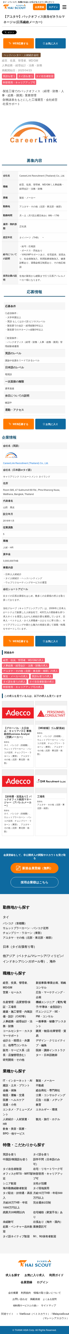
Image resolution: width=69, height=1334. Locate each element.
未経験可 (8, 1222)
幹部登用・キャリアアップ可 (48, 1176)
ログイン (53, 7)
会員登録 (39, 7)
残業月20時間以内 (14, 1212)
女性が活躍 (40, 1183)
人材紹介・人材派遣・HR (16, 1121)
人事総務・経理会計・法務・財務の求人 (25, 665)
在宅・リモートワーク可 (48, 1169)
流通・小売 (9, 1104)
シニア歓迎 (9, 1183)
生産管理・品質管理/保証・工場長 (16, 1004)
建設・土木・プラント (16, 1085)
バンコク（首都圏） (15, 923)
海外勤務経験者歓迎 (15, 1188)
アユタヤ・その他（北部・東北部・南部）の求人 (30, 671)
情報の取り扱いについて (47, 1292)
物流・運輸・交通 (13, 1095)
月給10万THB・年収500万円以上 (47, 1195)
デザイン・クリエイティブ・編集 (50, 1042)
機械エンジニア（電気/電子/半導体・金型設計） (51, 1004)
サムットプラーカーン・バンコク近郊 (25, 928)
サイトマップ (48, 1305)
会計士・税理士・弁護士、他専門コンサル (16, 1042)
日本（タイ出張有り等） (20, 946)
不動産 (40, 1085)
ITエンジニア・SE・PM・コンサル (48, 1013)
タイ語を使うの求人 (14, 681)
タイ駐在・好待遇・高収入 (17, 1195)
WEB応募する (20, 43)
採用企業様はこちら (34, 882)
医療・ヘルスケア (13, 1100)
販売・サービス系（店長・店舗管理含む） (16, 1052)
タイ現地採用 (41, 1188)
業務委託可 (40, 1226)
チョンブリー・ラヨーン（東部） (23, 933)
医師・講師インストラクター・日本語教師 (50, 1052)
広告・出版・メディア (49, 1100)
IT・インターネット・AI (17, 1080)
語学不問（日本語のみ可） (46, 1161)
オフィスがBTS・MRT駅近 (18, 1176)
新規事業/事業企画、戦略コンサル (51, 985)
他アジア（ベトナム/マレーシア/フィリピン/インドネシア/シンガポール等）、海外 (33, 958)
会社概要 (13, 1292)
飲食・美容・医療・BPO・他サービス (15, 1131)
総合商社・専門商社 (48, 1090)
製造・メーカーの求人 (15, 676)
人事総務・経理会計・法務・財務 (17, 1023)
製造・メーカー (45, 1080)
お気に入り (52, 43)
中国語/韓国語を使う (15, 1159)
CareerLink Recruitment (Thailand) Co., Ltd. (25, 463)
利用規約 (26, 1292)
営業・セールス (12, 992)
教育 (38, 1104)
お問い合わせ (19, 1299)
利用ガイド (56, 1275)
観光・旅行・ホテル (48, 1119)
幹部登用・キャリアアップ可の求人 (23, 687)
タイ (6, 917)
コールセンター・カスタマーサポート (17, 1033)
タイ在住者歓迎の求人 (41, 681)
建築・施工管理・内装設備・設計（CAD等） (17, 1013)
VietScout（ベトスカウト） (34, 1313)
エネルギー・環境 (46, 1109)
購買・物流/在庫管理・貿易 (51, 1033)
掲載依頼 (35, 1299)
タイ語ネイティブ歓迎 (16, 1236)
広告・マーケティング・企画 (50, 994)
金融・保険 (9, 1090)
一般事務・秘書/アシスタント (51, 1023)
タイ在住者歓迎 (12, 1169)
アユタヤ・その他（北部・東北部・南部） (28, 937)
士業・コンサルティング (50, 1095)
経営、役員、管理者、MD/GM (16, 985)
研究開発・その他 (13, 1059)
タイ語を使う (41, 1154)
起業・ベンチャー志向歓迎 (17, 1228)
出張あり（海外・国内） (48, 1222)
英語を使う (9, 1154)
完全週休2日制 (42, 1202)
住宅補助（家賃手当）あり (48, 1214)
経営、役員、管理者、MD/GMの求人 (23, 660)
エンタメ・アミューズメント (17, 1111)
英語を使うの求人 (42, 676)
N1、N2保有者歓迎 (44, 1236)
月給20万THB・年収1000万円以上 (15, 1204)
